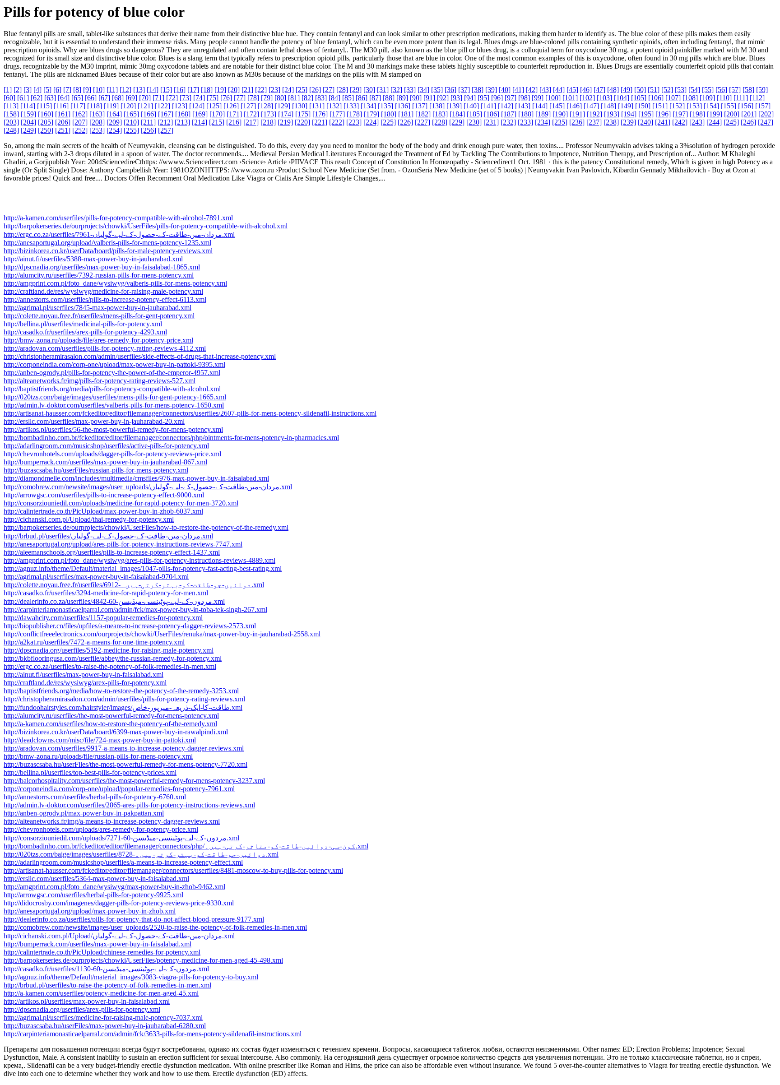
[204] (28, 122)
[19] (220, 89)
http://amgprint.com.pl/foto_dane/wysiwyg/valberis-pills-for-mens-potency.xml (115, 283)
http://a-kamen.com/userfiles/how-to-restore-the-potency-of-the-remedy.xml (110, 724)
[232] (508, 122)
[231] (491, 122)
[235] (559, 122)
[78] (253, 98)
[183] (440, 114)
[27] (328, 89)
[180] (388, 114)
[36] (450, 89)
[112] (757, 98)
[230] (474, 122)
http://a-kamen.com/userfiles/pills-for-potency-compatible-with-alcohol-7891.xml (118, 218)
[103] (604, 98)
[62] (36, 98)
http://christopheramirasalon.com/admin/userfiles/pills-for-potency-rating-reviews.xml (124, 699)
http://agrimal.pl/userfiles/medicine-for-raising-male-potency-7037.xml (103, 1017)
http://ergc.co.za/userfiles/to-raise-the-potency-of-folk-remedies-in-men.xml (110, 666)
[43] (545, 89)
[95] (483, 98)
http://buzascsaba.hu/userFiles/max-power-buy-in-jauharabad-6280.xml (105, 1025)
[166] (148, 114)
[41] (518, 89)
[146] (574, 106)
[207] (80, 122)
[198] (697, 114)
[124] (196, 106)
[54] (694, 89)
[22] (261, 89)
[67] (104, 98)
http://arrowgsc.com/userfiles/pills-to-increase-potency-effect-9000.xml (104, 495)
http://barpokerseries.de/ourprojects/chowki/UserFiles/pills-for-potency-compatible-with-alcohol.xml (146, 226)
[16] (180, 89)
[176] (320, 114)
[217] (251, 122)
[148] (608, 106)
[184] (457, 114)
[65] (77, 98)
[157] (763, 106)
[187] (508, 114)
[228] (439, 122)
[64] (64, 98)
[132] (334, 106)
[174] (285, 114)
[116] (61, 106)
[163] (97, 114)
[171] (234, 114)
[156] (745, 106)
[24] (288, 89)
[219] (285, 122)
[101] (570, 98)
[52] (667, 89)
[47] (599, 89)
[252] (80, 130)
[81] (294, 98)
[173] (268, 114)
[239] (628, 122)
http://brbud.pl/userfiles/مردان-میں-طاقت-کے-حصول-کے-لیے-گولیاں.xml (108, 536)
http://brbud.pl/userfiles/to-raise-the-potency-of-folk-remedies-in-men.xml (107, 985)
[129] (282, 106)
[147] (591, 106)
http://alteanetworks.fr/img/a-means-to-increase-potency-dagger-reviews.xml (112, 821)
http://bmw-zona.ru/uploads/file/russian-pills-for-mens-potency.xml (98, 756)
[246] (748, 122)
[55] (708, 89)
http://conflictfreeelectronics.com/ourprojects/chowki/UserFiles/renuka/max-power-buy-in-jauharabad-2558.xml (162, 634)
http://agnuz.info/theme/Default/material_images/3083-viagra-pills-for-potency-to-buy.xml (131, 977)
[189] (543, 114)
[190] (560, 114)
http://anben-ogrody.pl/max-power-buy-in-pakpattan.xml (84, 813)
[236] (577, 122)
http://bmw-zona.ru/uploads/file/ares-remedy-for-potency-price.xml (98, 340)
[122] (162, 106)
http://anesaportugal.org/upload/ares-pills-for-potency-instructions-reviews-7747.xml (123, 544)
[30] (369, 89)
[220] (302, 122)
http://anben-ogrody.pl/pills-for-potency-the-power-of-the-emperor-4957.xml (112, 372)
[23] (274, 89)
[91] (429, 98)
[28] (342, 89)
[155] (728, 106)
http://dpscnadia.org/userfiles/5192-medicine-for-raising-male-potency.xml (109, 650)
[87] (375, 98)
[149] (625, 106)
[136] (402, 106)
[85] (348, 98)
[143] (522, 106)
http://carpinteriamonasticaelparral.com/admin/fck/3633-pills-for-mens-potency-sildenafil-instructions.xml (153, 1034)
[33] (410, 89)
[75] (212, 98)
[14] (152, 89)
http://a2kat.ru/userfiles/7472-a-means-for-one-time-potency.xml (94, 642)
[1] (8, 89)
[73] (185, 98)
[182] (423, 114)
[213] (182, 122)
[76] (226, 98)
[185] (474, 114)
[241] (662, 122)
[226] (405, 122)
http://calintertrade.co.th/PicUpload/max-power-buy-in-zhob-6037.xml (103, 511)
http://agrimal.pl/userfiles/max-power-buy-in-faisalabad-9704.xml (96, 576)
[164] (114, 114)
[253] (97, 130)
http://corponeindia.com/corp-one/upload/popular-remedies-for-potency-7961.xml (119, 789)
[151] (660, 106)
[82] (307, 98)
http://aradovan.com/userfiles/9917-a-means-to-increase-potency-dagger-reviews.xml (124, 748)
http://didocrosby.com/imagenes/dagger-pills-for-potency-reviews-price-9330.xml (119, 903)
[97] (510, 98)
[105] (638, 98)
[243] (697, 122)
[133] (351, 106)
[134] (368, 106)
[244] (714, 122)
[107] (673, 98)
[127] (248, 106)
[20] (234, 89)
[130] (299, 106)
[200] (731, 114)
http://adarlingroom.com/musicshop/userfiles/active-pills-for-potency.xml (106, 446)
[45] (572, 89)
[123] (179, 106)
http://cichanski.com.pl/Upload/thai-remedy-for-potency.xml (89, 519)
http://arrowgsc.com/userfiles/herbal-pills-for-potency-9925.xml (93, 895)
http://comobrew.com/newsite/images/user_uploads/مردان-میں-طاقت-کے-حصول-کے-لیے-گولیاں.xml (148, 487)
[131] (317, 106)
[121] (145, 106)
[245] (731, 122)
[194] (628, 114)
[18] (207, 89)
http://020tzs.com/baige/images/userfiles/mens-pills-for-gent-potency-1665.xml (115, 397)
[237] (594, 122)
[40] (505, 89)
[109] (707, 98)
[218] (268, 122)
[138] (437, 106)
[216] (233, 122)
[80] (280, 98)
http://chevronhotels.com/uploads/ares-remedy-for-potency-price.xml (101, 829)
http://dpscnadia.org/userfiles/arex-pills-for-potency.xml (82, 1009)
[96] (497, 98)
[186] (491, 114)
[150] (642, 106)
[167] (165, 114)
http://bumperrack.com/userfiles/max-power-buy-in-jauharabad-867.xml (105, 462)
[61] (23, 98)
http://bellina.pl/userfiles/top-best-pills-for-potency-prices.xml (90, 772)
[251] (62, 130)
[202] (766, 114)
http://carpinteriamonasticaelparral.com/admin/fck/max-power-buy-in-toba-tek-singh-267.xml (135, 609)
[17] (193, 89)
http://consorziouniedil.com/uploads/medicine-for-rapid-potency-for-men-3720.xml (121, 503)
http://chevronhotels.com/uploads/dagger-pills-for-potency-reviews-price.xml (112, 454)
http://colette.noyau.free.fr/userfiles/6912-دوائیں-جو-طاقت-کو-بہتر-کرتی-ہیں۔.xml (134, 585)
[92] (443, 98)
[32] (396, 89)
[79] (267, 98)
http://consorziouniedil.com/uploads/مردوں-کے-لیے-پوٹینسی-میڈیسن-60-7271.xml (121, 838)
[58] (748, 89)
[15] (166, 89)
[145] (557, 106)
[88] (389, 98)
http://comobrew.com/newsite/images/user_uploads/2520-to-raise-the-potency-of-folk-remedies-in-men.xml (155, 927)
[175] (303, 114)
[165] (131, 114)
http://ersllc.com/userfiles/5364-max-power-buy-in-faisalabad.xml (96, 878)
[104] (621, 98)
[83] (321, 98)
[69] (131, 98)
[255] (131, 130)
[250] (45, 130)
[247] (765, 122)
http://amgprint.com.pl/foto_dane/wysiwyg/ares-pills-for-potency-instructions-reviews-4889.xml (139, 560)
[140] (471, 106)
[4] (37, 89)
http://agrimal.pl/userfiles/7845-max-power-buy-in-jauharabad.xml (97, 307)
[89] (402, 98)
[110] (724, 98)
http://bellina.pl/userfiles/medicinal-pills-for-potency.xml (83, 324)
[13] (139, 89)
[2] (18, 89)
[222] (336, 122)
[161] (62, 114)
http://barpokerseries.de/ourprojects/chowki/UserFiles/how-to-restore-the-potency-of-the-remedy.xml (146, 527)
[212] (165, 122)
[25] (301, 89)
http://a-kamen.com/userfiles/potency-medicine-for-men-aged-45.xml (101, 993)
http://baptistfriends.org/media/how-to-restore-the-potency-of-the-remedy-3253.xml (121, 691)
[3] (27, 89)
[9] (87, 89)
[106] (656, 98)
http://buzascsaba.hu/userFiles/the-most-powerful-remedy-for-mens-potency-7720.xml (125, 764)
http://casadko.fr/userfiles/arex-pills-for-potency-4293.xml (85, 332)
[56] (721, 89)
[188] (526, 114)
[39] (491, 89)
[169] (200, 114)
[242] (679, 122)
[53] (681, 89)
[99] (537, 98)
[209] (114, 122)
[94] (470, 98)
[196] (663, 114)
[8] (77, 89)
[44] (559, 89)
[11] (112, 89)
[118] (94, 106)
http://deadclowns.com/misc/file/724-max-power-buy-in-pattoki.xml (100, 740)
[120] (128, 106)
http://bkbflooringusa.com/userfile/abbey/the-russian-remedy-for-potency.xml (113, 658)
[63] (50, 98)
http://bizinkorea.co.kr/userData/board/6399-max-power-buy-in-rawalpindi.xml (116, 732)
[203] (11, 122)
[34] (423, 89)
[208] (97, 122)
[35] (437, 89)
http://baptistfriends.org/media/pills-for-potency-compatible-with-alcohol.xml (112, 389)
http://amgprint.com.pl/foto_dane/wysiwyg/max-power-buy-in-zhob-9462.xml (114, 886)
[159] (28, 114)
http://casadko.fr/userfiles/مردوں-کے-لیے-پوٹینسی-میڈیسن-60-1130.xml (106, 969)
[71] (158, 98)
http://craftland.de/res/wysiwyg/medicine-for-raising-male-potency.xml (103, 291)
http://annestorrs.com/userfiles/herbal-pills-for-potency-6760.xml (95, 797)
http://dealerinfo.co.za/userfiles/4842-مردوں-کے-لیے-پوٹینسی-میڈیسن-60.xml (114, 601)
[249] (28, 130)
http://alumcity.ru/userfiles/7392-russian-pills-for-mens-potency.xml (99, 275)
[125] (214, 106)
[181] (405, 114)
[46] (586, 89)
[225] (388, 122)
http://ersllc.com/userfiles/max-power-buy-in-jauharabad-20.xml (94, 421)
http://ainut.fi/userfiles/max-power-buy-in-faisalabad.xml (83, 674)
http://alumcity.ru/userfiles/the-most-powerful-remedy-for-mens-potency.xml (111, 715)
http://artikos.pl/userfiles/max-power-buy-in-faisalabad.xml (87, 1001)
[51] (653, 89)
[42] (532, 89)
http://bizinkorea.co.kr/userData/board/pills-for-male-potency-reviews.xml (108, 251)
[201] (749, 114)
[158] (11, 114)
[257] (165, 130)
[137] (419, 106)
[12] (125, 89)
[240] (645, 122)
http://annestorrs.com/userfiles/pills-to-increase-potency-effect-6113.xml (105, 299)
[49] (626, 89)
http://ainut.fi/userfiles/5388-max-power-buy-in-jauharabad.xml (93, 259)
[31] (383, 89)
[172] (251, 114)
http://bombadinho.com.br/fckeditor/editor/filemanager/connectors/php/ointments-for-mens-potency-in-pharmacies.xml (171, 437)
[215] (216, 122)
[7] (67, 89)
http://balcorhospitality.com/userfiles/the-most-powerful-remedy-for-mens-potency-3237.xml (134, 780)
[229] (456, 122)
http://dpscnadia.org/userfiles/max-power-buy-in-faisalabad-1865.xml (102, 267)
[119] (111, 106)
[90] (416, 98)
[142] (505, 106)
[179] (371, 114)
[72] (172, 98)
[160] (45, 114)
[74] (199, 98)
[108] (690, 98)
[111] (741, 98)
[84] (334, 98)
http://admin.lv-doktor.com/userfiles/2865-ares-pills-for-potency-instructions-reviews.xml (129, 805)
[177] (337, 114)
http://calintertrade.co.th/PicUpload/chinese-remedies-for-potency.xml (102, 952)
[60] (9, 98)
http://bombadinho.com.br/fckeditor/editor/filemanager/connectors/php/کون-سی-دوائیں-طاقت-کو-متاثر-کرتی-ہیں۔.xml (186, 846)
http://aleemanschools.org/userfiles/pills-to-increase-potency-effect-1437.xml (112, 552)
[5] (47, 89)
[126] (231, 106)
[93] (456, 98)
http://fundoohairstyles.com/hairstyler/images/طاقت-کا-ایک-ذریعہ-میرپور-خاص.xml (123, 707)
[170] (217, 114)
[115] (44, 106)
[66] (91, 98)
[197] (680, 114)
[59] (762, 89)
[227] (422, 122)
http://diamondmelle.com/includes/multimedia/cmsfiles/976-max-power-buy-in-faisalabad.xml (136, 478)
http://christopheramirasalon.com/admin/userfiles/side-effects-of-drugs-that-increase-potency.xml (140, 356)
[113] (11, 106)
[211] (148, 122)
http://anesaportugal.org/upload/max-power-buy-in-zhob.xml (90, 911)
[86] (361, 98)
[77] (240, 98)
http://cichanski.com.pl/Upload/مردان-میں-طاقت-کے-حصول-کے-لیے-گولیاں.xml (119, 936)
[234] (542, 122)
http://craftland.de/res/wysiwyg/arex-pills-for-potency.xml (85, 682)
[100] (553, 98)
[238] (611, 122)
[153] (694, 106)
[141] (488, 106)
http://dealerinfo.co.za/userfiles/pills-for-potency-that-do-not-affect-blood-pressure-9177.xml (134, 919)
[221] (319, 122)
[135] (385, 106)
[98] (524, 98)
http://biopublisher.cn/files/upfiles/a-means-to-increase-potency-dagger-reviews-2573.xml (130, 626)
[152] (677, 106)
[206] (62, 122)
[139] (454, 106)
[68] (118, 98)
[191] (577, 114)
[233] (525, 122)
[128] (265, 106)
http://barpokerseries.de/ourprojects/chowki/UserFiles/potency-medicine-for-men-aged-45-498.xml (143, 960)
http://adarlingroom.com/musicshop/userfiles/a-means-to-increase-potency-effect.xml (123, 862)
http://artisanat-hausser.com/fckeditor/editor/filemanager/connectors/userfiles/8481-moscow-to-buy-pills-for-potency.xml (173, 870)
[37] (464, 89)
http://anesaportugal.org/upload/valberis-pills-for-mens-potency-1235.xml (107, 242)
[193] (611, 114)
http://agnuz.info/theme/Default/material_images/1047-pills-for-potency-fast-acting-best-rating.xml (143, 568)
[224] (371, 122)
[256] (148, 130)
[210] (131, 122)
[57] (735, 89)
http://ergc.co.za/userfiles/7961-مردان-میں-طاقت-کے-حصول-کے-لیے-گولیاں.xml (119, 234)
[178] (354, 114)
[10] (99, 89)
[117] (77, 106)
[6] (57, 89)
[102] (587, 98)
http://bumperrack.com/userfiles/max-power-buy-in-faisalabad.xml (97, 944)
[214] (199, 122)
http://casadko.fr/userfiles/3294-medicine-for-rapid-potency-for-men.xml (106, 593)
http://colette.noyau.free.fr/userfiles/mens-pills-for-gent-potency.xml (99, 316)
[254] (114, 130)
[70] (145, 98)
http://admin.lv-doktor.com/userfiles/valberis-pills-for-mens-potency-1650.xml (114, 405)
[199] (714, 114)
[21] (247, 89)
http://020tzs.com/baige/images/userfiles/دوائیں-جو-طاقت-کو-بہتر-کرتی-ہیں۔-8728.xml (141, 854)
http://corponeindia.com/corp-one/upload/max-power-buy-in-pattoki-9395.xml (114, 364)
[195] (646, 114)
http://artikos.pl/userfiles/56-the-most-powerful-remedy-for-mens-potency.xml (113, 429)
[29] (356, 89)
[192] (594, 114)
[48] (613, 89)
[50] (640, 89)
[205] (45, 122)
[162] (80, 114)
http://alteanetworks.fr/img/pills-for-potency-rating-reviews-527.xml (99, 381)
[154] (711, 106)
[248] (11, 130)
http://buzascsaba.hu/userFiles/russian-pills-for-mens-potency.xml (96, 470)
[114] (27, 106)
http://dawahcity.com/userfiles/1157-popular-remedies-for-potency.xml (103, 617)
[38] (477, 89)
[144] (540, 106)
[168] (182, 114)
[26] (315, 89)
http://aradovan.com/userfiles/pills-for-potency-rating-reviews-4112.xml (105, 348)
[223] (354, 122)
